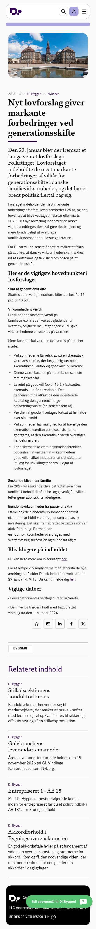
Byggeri (20, 648)
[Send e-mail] (48, 623)
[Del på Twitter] (83, 623)
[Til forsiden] (16, 11)
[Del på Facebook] (71, 623)
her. (64, 559)
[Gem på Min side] (36, 623)
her (72, 579)
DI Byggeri (34, 94)
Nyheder (53, 94)
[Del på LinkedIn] (60, 623)
